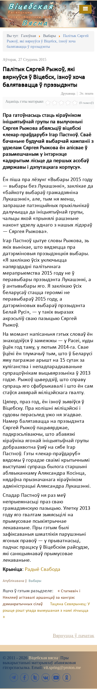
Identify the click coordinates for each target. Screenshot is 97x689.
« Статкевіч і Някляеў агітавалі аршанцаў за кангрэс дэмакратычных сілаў (41, 597)
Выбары (35, 581)
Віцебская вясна (43, 657)
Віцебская (30, 6)
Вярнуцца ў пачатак (73, 635)
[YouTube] (56, 677)
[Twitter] (35, 677)
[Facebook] (24, 677)
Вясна (35, 23)
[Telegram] (14, 677)
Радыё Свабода (42, 569)
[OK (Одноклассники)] (66, 677)
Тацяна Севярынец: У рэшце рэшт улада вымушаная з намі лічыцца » (46, 610)
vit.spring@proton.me (62, 667)
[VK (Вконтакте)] (45, 677)
